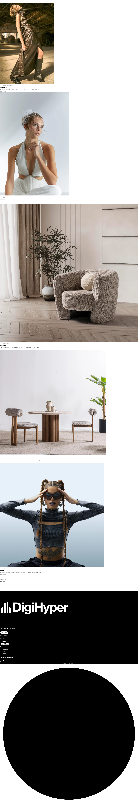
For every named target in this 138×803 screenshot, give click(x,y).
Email (1, 660)
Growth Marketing (6, 85)
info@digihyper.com (3, 638)
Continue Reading (3, 91)
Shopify (10, 85)
